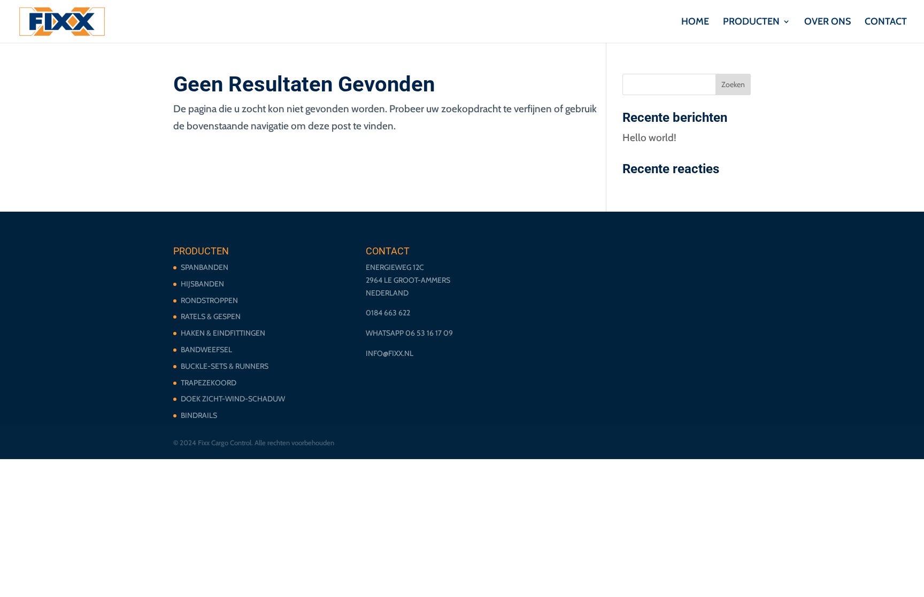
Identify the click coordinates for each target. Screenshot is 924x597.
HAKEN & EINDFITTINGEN (223, 333)
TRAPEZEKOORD (208, 382)
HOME (695, 22)
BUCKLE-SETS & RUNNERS (224, 366)
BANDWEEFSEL (206, 349)
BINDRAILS (199, 415)
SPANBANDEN (204, 267)
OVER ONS (827, 22)
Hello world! (649, 137)
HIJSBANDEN (202, 284)
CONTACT (886, 22)
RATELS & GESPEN (211, 316)
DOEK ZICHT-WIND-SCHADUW (233, 399)
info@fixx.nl (389, 353)
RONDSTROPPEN (209, 300)
